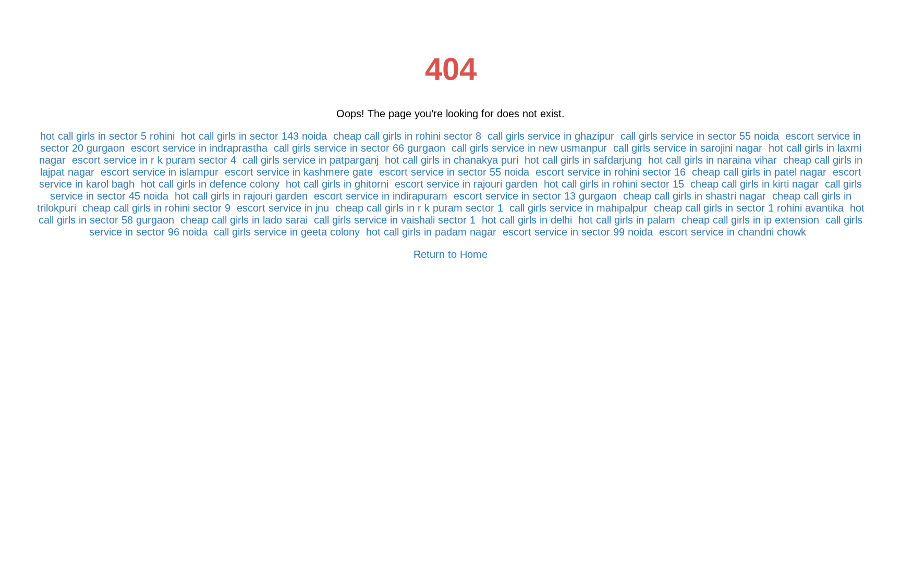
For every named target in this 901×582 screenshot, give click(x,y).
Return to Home (450, 254)
